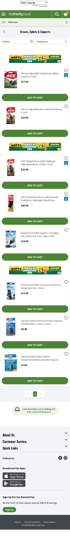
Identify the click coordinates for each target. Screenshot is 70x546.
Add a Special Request (39, 411)
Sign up (9, 509)
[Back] (4, 32)
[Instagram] (65, 458)
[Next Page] (42, 394)
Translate (42, 5)
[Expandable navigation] (3, 14)
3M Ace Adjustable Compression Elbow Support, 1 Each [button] (40, 75)
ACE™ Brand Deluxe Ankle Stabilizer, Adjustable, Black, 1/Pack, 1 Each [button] (38, 163)
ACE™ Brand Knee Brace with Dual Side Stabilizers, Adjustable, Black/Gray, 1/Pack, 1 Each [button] (39, 199)
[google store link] (14, 486)
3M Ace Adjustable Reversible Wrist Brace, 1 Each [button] (41, 111)
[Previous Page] (28, 394)
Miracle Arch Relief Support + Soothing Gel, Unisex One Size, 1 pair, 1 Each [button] (39, 234)
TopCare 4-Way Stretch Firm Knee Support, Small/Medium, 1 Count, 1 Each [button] (42, 322)
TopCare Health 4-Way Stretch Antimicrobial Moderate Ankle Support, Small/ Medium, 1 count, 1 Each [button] (40, 358)
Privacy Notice (49, 522)
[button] (57, 14)
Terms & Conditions (32, 522)
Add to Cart (35, 97)
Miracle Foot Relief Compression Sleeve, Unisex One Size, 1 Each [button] (41, 286)
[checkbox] (66, 71)
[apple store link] (14, 478)
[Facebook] (60, 458)
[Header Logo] (19, 14)
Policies (18, 522)
